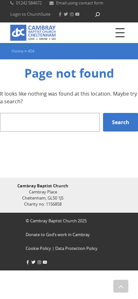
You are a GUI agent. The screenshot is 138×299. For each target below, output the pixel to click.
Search (120, 122)
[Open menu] (120, 32)
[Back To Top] (120, 286)
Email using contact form (79, 3)
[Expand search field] (97, 14)
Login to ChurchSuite (30, 14)
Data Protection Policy (76, 248)
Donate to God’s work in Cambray (58, 234)
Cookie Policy (38, 248)
